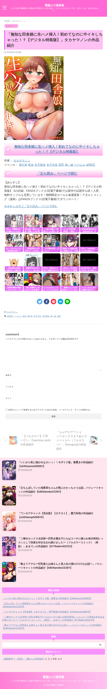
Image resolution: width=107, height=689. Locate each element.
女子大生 (52, 164)
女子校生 (40, 164)
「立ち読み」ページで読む (57, 173)
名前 (8, 375)
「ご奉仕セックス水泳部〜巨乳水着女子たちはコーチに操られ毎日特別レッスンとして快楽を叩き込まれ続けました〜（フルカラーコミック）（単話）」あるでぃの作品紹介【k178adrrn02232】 (60, 542)
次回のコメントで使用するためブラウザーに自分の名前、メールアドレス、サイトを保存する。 (50, 410)
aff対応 (90, 164)
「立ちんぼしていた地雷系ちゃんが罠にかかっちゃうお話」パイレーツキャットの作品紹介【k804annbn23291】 (47, 605)
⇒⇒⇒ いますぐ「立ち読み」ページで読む (31, 206)
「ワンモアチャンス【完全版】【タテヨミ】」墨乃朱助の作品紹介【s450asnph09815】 (47, 611)
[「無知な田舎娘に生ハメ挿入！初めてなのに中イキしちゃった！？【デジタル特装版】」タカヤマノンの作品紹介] (60, 301)
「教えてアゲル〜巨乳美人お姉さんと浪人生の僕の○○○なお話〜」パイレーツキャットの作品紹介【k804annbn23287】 (52, 627)
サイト (8, 398)
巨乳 (61, 164)
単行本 (23, 164)
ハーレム (79, 164)
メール (9, 386)
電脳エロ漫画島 (54, 5)
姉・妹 (69, 164)
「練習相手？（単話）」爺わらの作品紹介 (23, 658)
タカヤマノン (21, 160)
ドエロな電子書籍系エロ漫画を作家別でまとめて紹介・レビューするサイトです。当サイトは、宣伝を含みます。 (53, 681)
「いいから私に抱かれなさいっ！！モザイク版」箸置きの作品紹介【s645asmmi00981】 (47, 598)
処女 (31, 164)
